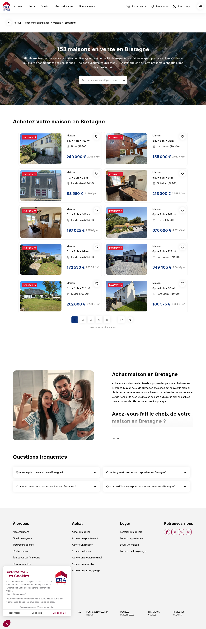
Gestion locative (64, 6)
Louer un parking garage (133, 551)
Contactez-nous (21, 551)
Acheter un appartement (85, 538)
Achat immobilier (81, 531)
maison (57, 22)
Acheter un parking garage (86, 570)
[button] (7, 623)
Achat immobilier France (36, 22)
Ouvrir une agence (22, 538)
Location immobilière (131, 531)
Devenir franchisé (22, 564)
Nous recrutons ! (87, 6)
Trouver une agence (23, 544)
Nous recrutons (21, 531)
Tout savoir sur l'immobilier (27, 557)
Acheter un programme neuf (87, 557)
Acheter (18, 6)
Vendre (45, 6)
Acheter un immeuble (83, 564)
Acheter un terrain (81, 551)
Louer (32, 6)
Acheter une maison (82, 544)
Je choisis (37, 612)
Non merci (14, 612)
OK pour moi (59, 612)
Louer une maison (129, 544)
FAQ (79, 612)
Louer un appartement (132, 538)
